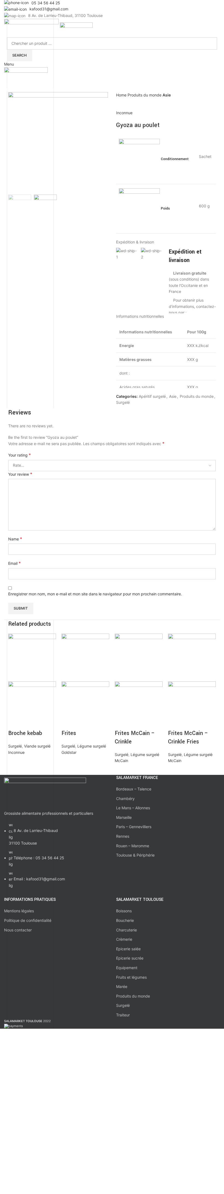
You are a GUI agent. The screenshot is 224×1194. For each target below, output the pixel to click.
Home (122, 95)
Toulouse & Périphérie (135, 855)
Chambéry (125, 798)
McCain (121, 760)
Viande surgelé (37, 746)
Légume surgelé (91, 746)
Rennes (122, 836)
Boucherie (125, 920)
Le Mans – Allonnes (133, 807)
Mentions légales (19, 910)
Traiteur (123, 1015)
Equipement (126, 967)
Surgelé (123, 402)
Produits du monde (145, 95)
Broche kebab (25, 733)
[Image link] (45, 791)
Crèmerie (124, 939)
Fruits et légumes (131, 977)
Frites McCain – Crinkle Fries (188, 737)
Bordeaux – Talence (133, 789)
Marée (121, 986)
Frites (68, 733)
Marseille (124, 817)
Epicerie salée (128, 948)
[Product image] (32, 705)
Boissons (124, 910)
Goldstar (68, 752)
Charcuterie (126, 930)
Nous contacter (18, 930)
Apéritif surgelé (152, 396)
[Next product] (129, 101)
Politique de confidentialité (27, 920)
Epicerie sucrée (129, 958)
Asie (167, 95)
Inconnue (124, 112)
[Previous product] (119, 101)
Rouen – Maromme (132, 845)
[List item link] (56, 858)
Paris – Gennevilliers (133, 826)
